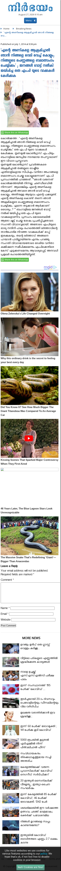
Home (6, 28)
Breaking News (24, 28)
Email (4, 614)
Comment (7, 580)
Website (5, 620)
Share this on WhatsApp (16, 132)
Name (5, 609)
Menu (29, 20)
